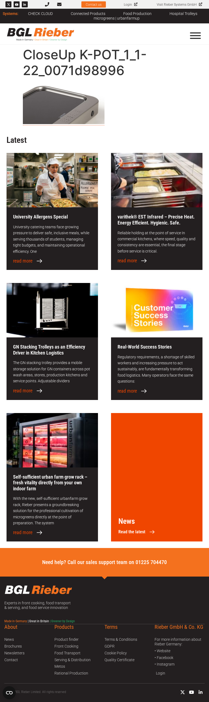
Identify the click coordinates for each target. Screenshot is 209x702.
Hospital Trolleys (183, 13)
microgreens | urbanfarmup (117, 18)
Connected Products (88, 13)
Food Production (137, 13)
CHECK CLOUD (40, 13)
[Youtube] (17, 4)
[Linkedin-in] (25, 4)
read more (22, 260)
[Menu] (195, 35)
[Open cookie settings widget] (9, 692)
